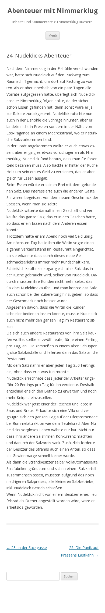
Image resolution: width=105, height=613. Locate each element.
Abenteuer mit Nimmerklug (53, 10)
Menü (52, 35)
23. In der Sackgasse (26, 547)
